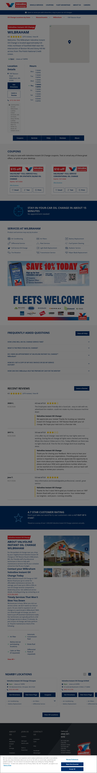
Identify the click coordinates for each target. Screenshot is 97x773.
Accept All (72, 769)
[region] (48, 764)
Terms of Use (7, 765)
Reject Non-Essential (72, 764)
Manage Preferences (72, 759)
